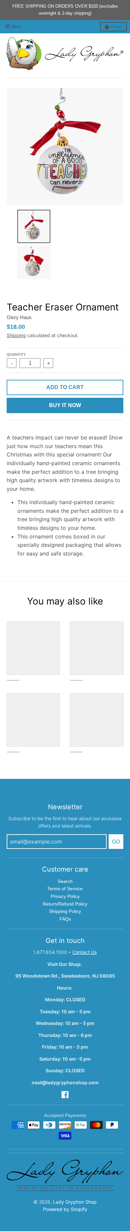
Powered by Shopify (65, 1209)
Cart (116, 26)
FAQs (65, 919)
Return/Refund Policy (65, 904)
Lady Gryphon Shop (75, 1202)
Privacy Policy (65, 896)
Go (116, 842)
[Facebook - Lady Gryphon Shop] (65, 1095)
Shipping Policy (65, 911)
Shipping (16, 335)
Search (65, 881)
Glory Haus (19, 317)
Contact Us (84, 952)
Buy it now (65, 405)
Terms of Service (65, 888)
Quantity (16, 354)
